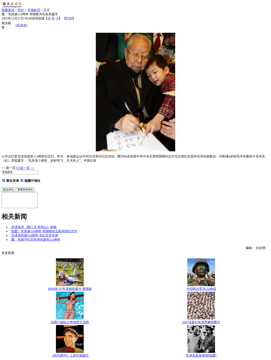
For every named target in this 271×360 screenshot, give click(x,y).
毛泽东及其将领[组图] (201, 355)
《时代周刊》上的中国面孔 (70, 355)
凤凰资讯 (8, 10)
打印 (69, 18)
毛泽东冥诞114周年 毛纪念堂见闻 (34, 235)
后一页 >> (27, 168)
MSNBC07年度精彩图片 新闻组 (70, 289)
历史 (21, 10)
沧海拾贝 (33, 10)
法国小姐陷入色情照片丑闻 (70, 322)
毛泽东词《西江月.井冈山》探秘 (34, 227)
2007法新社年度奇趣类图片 (201, 322)
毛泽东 (21, 25)
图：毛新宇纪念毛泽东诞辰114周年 (36, 239)
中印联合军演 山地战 (201, 289)
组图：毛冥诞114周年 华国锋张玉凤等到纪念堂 (44, 231)
